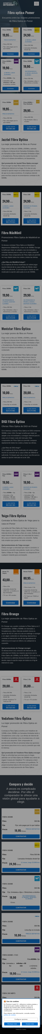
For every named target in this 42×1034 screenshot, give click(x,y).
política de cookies (10, 1015)
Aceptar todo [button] (30, 1024)
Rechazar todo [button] (12, 1024)
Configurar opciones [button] (21, 1019)
